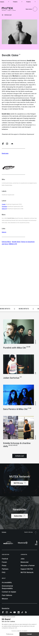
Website (4, 232)
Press (4, 565)
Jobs (22, 558)
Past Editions (7, 595)
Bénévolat (24, 562)
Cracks (3, 204)
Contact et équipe (9, 592)
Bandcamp (5, 153)
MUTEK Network (27, 572)
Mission (5, 598)
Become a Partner (28, 565)
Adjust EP (4, 208)
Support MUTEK (27, 569)
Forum (4, 562)
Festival (5, 558)
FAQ (3, 572)
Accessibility (7, 582)
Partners (4, 532)
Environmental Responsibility (7, 587)
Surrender (4, 206)
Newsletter (5, 608)
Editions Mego (6, 241)
